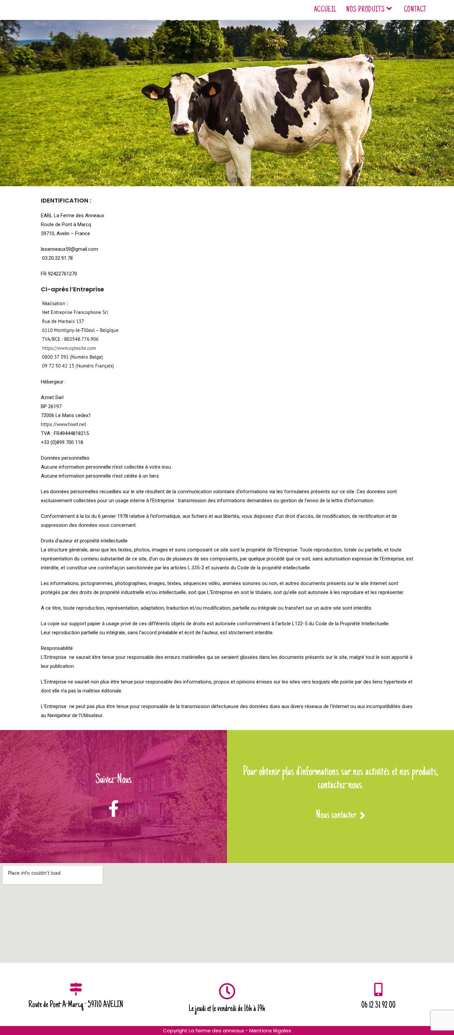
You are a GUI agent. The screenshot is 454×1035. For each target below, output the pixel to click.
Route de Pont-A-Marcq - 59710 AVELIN (75, 1005)
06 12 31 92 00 (378, 1006)
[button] (341, 816)
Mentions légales (270, 1030)
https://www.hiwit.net (63, 424)
